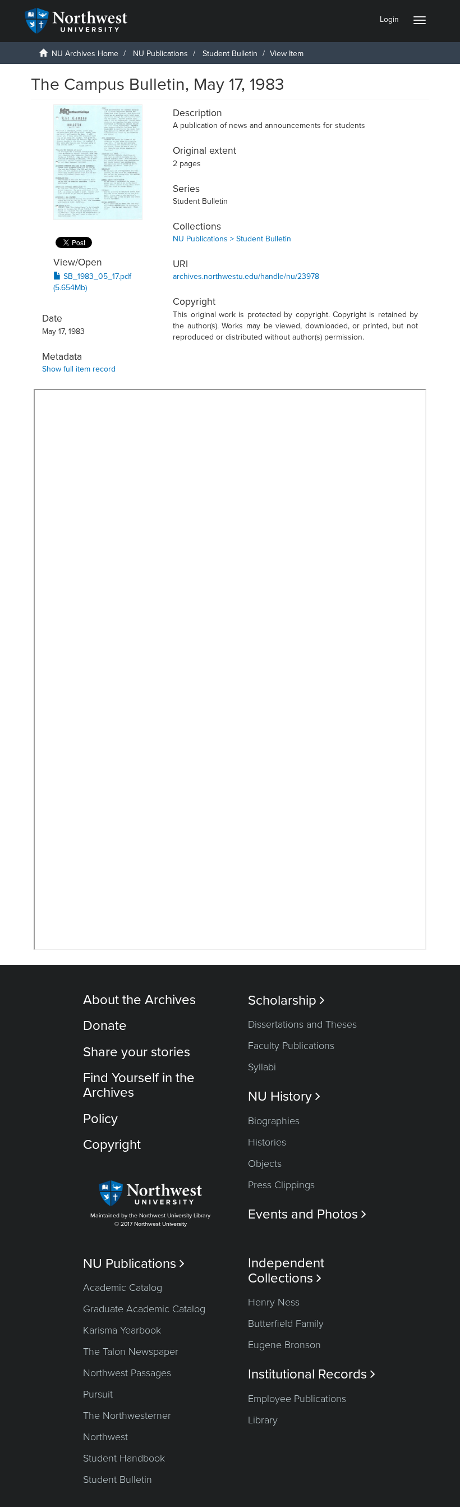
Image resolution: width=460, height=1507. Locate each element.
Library (263, 1420)
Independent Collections (286, 1270)
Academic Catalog (122, 1287)
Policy (100, 1119)
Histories (267, 1142)
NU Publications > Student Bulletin (232, 239)
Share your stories (136, 1052)
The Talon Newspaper (130, 1351)
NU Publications (160, 53)
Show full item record (79, 369)
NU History (284, 1096)
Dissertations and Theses (302, 1024)
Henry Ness (274, 1302)
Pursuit (98, 1394)
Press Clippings (281, 1185)
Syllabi (262, 1067)
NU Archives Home (85, 53)
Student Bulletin (230, 53)
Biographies (274, 1121)
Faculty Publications (291, 1045)
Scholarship (286, 1000)
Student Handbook (124, 1458)
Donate (105, 1026)
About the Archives (139, 1000)
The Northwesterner (127, 1415)
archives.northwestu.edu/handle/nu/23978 (246, 276)
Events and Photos (307, 1214)
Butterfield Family (286, 1323)
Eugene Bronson (284, 1345)
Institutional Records (311, 1374)
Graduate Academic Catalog (144, 1309)
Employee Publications (297, 1399)
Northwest (105, 1437)
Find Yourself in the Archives (139, 1085)
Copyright (112, 1145)
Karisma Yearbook (122, 1330)
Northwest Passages (127, 1373)
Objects (265, 1163)
